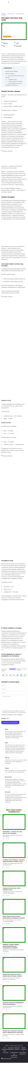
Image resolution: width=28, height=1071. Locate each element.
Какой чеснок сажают (12, 71)
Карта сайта (14, 1057)
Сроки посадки (10, 73)
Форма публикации (23, 1049)
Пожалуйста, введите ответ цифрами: (12, 714)
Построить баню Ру (14, 4)
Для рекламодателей (4, 1049)
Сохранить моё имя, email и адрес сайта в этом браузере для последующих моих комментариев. (14, 711)
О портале (5, 1052)
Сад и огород (7, 36)
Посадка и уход (12, 79)
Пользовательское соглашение (14, 1054)
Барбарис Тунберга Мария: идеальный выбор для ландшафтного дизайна (11, 946)
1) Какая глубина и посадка (15, 81)
